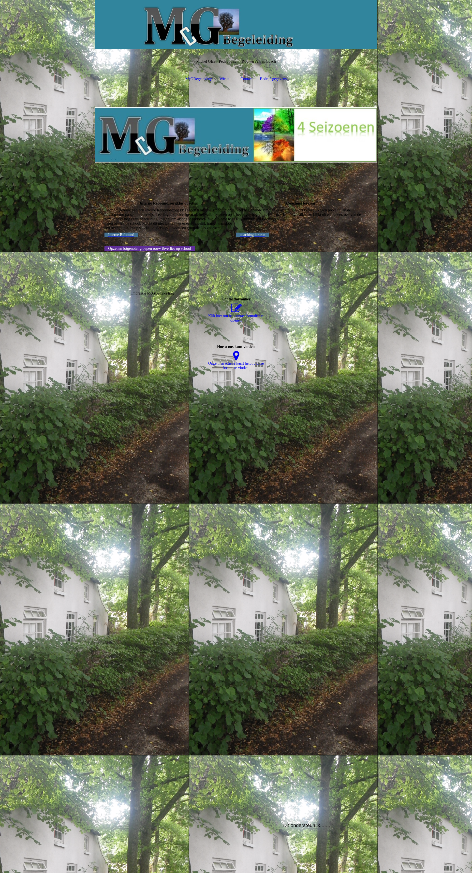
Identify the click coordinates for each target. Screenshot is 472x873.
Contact (246, 79)
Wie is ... (226, 79)
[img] (236, 24)
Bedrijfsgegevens (273, 79)
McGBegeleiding (198, 79)
